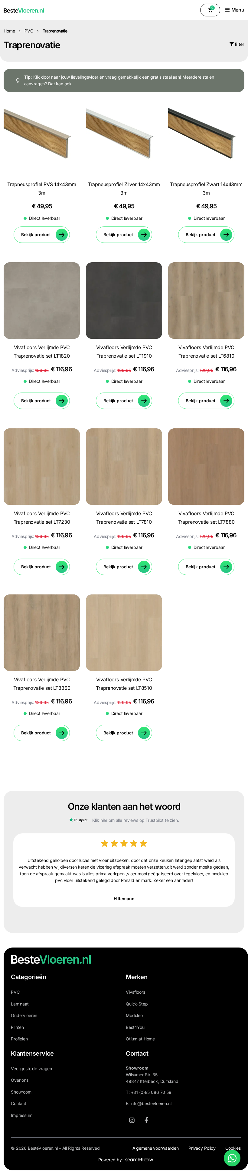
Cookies (233, 1148)
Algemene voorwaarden (155, 1148)
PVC (28, 30)
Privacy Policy (202, 1148)
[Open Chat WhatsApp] (232, 1158)
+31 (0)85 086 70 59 (151, 1092)
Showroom (21, 1091)
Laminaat (20, 1003)
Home (9, 30)
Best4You (135, 1027)
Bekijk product (36, 234)
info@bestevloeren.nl (151, 1103)
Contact (18, 1103)
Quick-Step (137, 1003)
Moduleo (134, 1015)
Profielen (19, 1038)
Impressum (21, 1115)
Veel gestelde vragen (31, 1068)
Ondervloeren (24, 1015)
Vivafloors (135, 992)
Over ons (19, 1080)
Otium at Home (140, 1038)
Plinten (17, 1027)
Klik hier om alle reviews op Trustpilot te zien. (135, 820)
